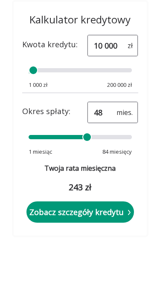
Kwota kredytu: (50, 44)
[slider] (33, 70)
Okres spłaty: (46, 111)
